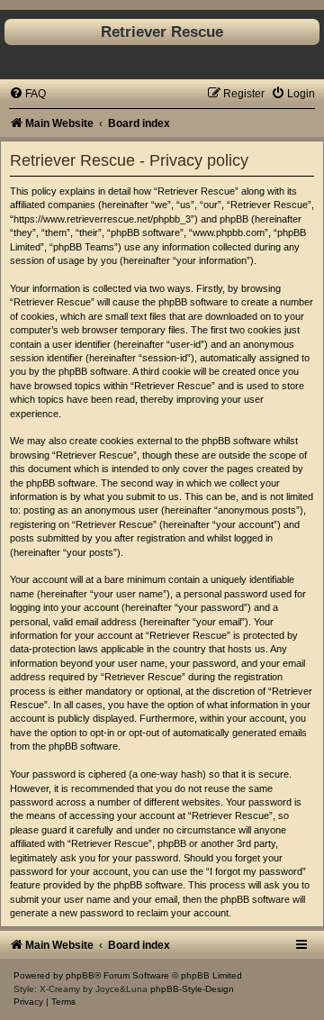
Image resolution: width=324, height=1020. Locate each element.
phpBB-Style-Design (192, 989)
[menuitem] (27, 93)
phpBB (80, 975)
